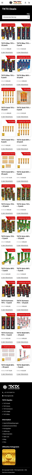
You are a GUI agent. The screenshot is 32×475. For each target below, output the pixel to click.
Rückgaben (7, 428)
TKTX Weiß (6, 411)
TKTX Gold (6, 403)
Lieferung (6, 431)
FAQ (4, 442)
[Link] (15, 2)
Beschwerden (7, 434)
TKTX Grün (6, 406)
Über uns (6, 436)
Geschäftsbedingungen (11, 423)
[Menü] (2, 2)
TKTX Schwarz (8, 409)
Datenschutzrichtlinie (10, 426)
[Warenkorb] (29, 2)
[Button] (25, 2)
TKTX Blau (6, 414)
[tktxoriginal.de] (3, 396)
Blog (4, 439)
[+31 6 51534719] (3, 392)
